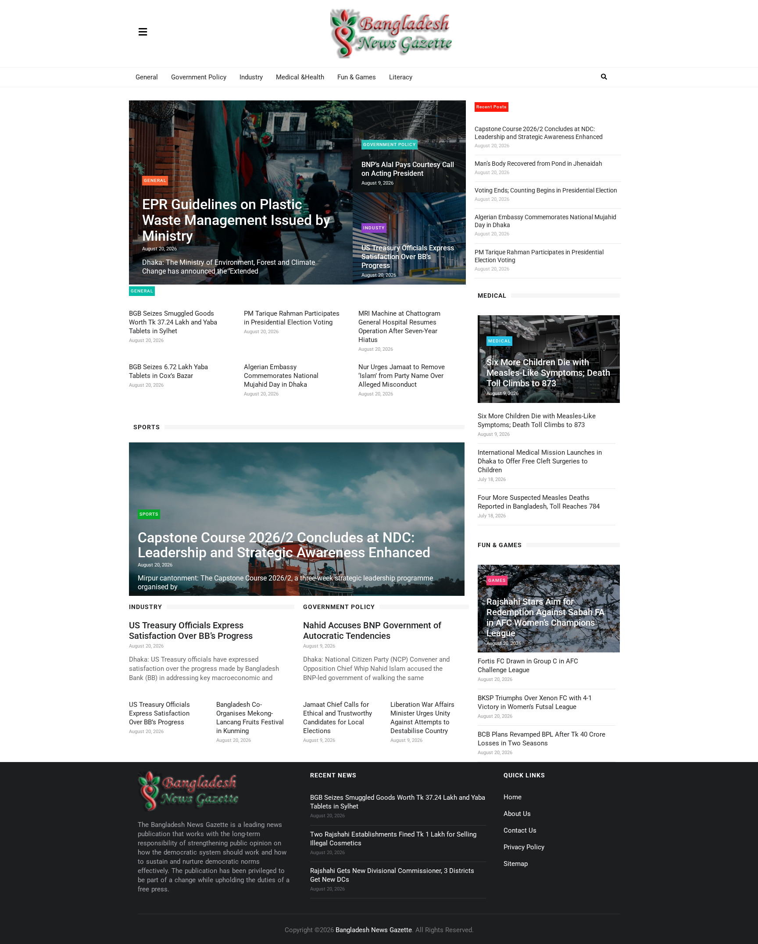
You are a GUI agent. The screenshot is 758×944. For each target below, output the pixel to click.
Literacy (400, 77)
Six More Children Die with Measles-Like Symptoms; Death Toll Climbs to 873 (548, 372)
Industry (251, 77)
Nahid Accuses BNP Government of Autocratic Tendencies (372, 630)
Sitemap (516, 864)
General (147, 77)
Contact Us (520, 830)
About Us (517, 814)
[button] (604, 77)
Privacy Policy (524, 847)
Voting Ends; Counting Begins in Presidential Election (546, 190)
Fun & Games (356, 77)
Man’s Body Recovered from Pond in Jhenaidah (538, 163)
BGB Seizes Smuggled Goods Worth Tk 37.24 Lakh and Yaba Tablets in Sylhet (173, 322)
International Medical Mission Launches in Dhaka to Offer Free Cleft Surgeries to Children (540, 461)
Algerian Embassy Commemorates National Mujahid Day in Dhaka (281, 375)
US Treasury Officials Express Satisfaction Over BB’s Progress (407, 257)
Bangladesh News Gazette (374, 930)
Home (513, 797)
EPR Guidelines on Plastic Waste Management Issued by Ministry (236, 220)
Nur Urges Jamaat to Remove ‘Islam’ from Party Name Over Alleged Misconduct (401, 375)
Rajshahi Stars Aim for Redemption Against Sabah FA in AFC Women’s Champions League (545, 617)
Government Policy (198, 77)
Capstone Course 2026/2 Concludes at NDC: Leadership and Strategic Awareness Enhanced (284, 545)
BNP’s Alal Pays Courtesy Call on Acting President (407, 169)
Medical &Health (300, 77)
